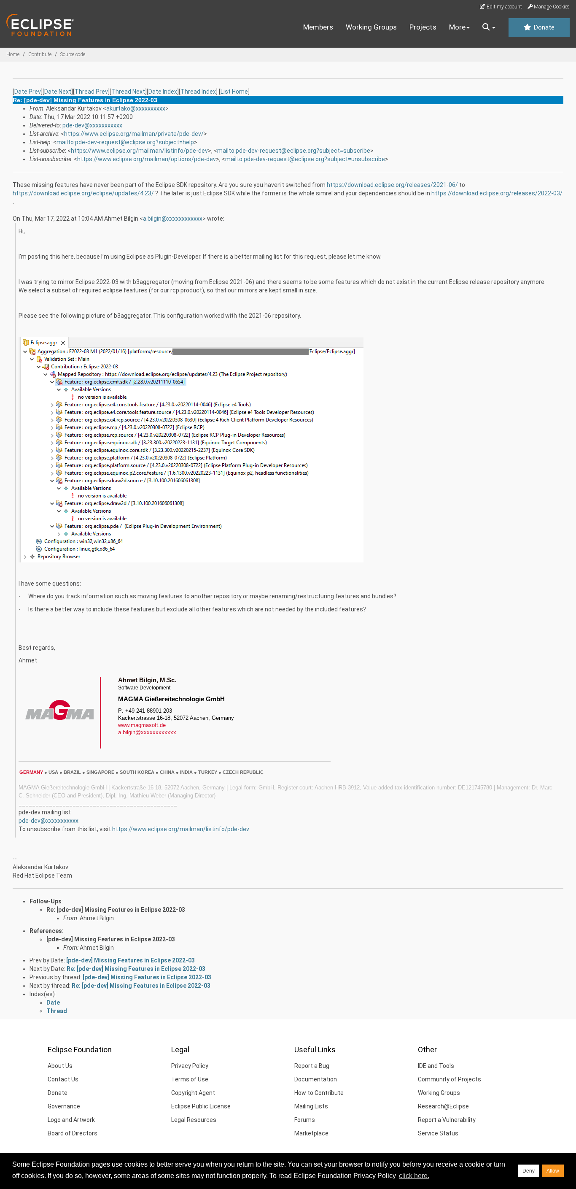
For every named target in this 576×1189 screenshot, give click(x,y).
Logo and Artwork (71, 1119)
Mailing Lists (311, 1106)
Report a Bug (311, 1065)
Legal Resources (193, 1119)
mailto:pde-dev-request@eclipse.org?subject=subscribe (293, 150)
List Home (234, 91)
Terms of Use (189, 1079)
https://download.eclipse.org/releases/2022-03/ (497, 193)
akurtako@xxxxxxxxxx (135, 108)
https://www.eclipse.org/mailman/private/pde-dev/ (134, 133)
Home (12, 54)
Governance (64, 1106)
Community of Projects (449, 1079)
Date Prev (27, 91)
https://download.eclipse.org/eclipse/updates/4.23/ (83, 193)
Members (318, 27)
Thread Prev (91, 91)
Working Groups (371, 27)
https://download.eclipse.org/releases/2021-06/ (392, 184)
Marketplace (311, 1133)
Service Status (438, 1133)
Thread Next (128, 91)
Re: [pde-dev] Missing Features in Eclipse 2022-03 (115, 909)
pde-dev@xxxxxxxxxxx (92, 125)
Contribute (39, 54)
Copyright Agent (193, 1092)
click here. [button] (414, 1175)
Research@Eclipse (443, 1106)
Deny (528, 1171)
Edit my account (503, 7)
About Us (60, 1065)
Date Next (57, 91)
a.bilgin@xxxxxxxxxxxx (172, 218)
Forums (304, 1119)
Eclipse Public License (201, 1106)
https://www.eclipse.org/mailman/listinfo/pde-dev (139, 150)
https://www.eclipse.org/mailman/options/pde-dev (146, 159)
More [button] (457, 27)
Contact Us (63, 1079)
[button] (488, 27)
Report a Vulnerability (447, 1119)
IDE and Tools (436, 1065)
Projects (422, 27)
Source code (72, 54)
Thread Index (198, 91)
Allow (552, 1171)
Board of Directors (72, 1133)
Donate (543, 27)
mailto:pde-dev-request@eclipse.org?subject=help (125, 142)
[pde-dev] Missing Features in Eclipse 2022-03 (110, 939)
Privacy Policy (189, 1065)
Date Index (162, 91)
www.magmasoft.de (142, 725)
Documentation (315, 1079)
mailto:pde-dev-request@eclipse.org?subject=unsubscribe (305, 159)
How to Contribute (319, 1092)
